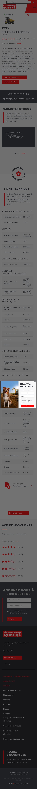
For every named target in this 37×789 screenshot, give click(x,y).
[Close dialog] (35, 382)
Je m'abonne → (27, 405)
